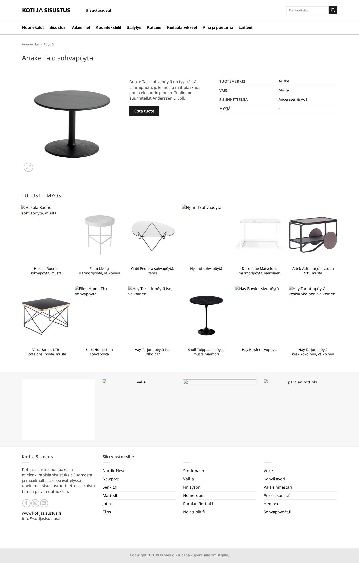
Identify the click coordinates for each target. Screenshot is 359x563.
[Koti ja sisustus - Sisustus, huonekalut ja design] (46, 10)
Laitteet (245, 27)
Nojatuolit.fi (194, 512)
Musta (284, 90)
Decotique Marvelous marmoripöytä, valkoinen (259, 270)
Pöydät (49, 44)
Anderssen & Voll (293, 99)
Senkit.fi (110, 487)
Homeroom (194, 495)
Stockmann (193, 470)
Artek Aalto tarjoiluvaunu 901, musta (313, 270)
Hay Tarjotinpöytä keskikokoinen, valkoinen (313, 352)
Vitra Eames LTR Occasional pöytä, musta (46, 352)
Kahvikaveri (274, 479)
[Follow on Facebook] (26, 503)
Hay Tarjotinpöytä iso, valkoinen (153, 352)
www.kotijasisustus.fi (41, 513)
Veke (268, 470)
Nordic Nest (114, 470)
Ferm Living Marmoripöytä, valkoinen (99, 270)
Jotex (107, 503)
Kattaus (154, 27)
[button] (28, 167)
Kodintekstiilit (108, 27)
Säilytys (134, 27)
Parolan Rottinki (198, 503)
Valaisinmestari (278, 487)
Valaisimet (80, 27)
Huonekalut (33, 27)
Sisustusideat (98, 10)
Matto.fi (110, 495)
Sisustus (57, 27)
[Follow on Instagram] (35, 503)
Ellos (107, 512)
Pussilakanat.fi (277, 495)
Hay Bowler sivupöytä (259, 350)
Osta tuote (144, 110)
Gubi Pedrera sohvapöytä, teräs (152, 270)
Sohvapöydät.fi (277, 512)
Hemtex (271, 503)
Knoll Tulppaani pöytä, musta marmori (206, 352)
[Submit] (333, 10)
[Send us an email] (44, 503)
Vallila (188, 479)
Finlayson (192, 487)
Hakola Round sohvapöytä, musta (46, 270)
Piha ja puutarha (218, 27)
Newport (111, 479)
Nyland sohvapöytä (206, 268)
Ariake (284, 81)
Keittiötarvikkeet (182, 27)
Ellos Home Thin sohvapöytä (99, 352)
